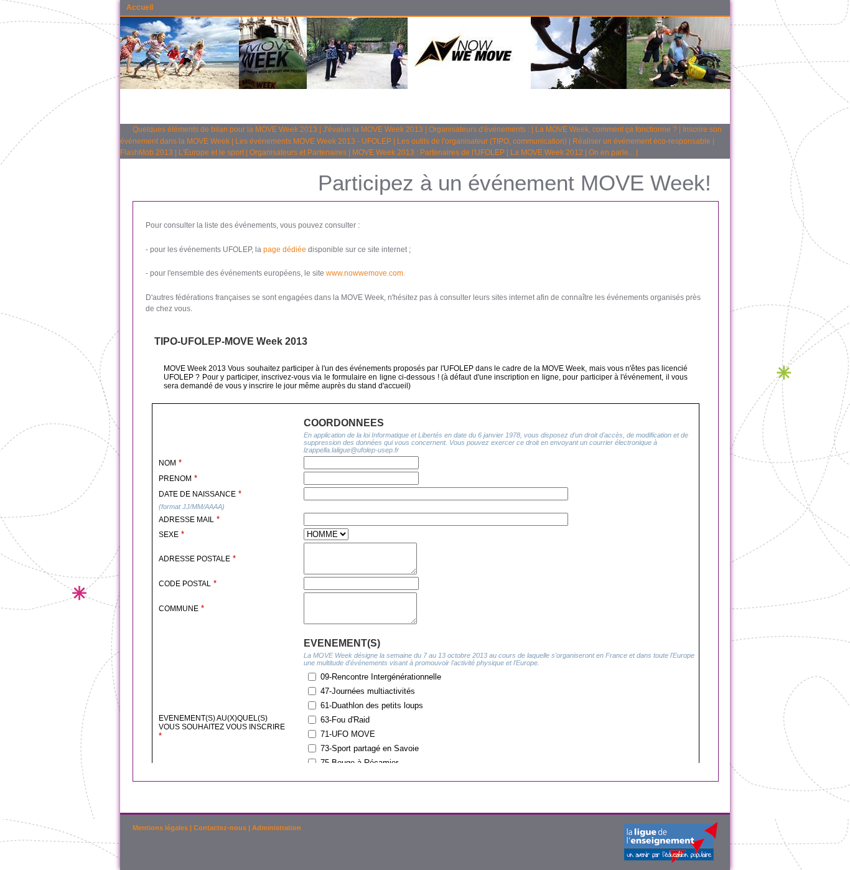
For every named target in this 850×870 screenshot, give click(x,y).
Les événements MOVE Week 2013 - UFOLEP (313, 141)
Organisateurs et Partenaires (298, 152)
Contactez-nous (220, 827)
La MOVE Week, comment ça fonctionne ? (606, 129)
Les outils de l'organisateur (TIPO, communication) (482, 141)
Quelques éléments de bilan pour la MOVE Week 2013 (225, 129)
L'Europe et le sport (211, 152)
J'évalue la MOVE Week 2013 (373, 129)
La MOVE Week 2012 (546, 152)
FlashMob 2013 (146, 152)
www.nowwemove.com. (365, 273)
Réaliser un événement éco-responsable (641, 141)
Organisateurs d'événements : (479, 129)
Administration (276, 827)
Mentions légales (160, 827)
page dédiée (284, 249)
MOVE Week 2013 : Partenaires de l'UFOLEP (428, 152)
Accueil (139, 7)
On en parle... (611, 152)
